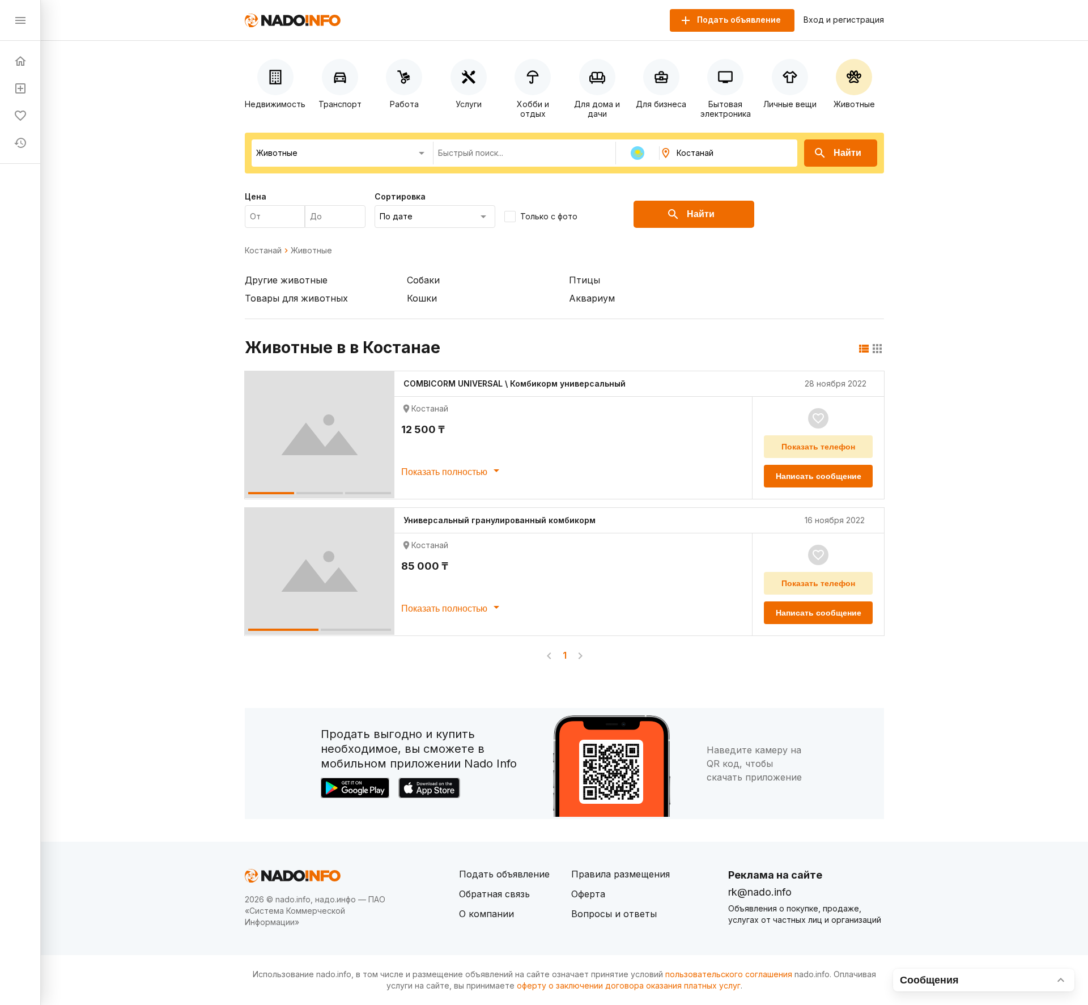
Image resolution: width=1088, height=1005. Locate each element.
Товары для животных (296, 298)
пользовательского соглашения (728, 974)
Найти (847, 153)
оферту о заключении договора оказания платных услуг (629, 985)
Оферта (588, 894)
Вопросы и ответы (614, 913)
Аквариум (592, 298)
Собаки (423, 280)
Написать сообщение (818, 476)
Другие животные (286, 280)
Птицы (584, 280)
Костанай (263, 250)
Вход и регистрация (844, 19)
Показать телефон (818, 446)
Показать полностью (445, 472)
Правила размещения (620, 874)
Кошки (422, 298)
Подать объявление (504, 874)
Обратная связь (494, 894)
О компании (486, 913)
